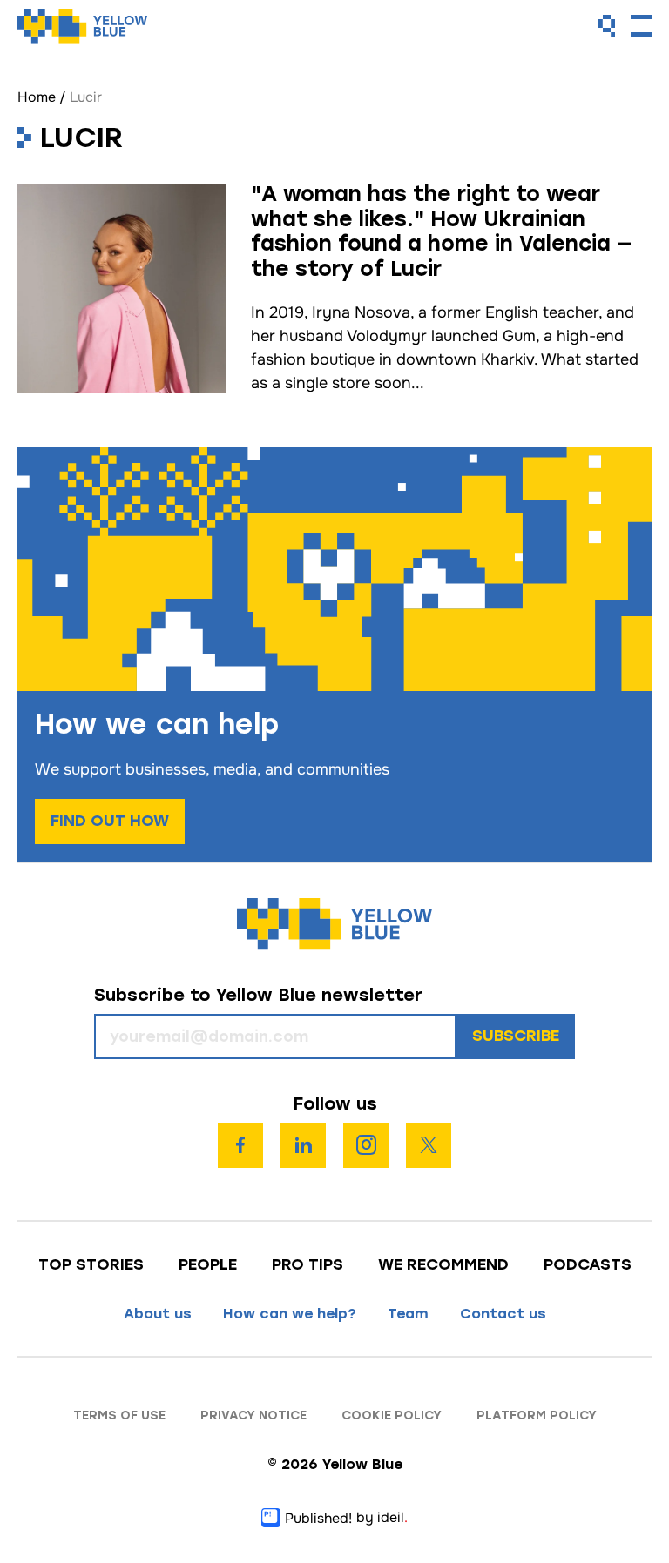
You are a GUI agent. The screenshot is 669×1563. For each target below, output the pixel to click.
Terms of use (119, 1415)
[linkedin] (303, 1145)
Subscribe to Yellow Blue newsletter (258, 995)
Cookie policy (391, 1415)
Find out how (110, 820)
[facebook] (240, 1145)
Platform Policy (536, 1415)
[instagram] (366, 1145)
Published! (318, 1518)
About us (158, 1313)
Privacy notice (253, 1415)
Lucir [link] (86, 97)
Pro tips (307, 1264)
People (208, 1264)
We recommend (443, 1264)
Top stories (91, 1264)
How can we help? (289, 1313)
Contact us (503, 1313)
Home (36, 97)
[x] (428, 1145)
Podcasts (588, 1264)
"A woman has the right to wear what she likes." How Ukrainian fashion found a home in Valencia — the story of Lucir (441, 231)
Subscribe (515, 1035)
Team (408, 1313)
